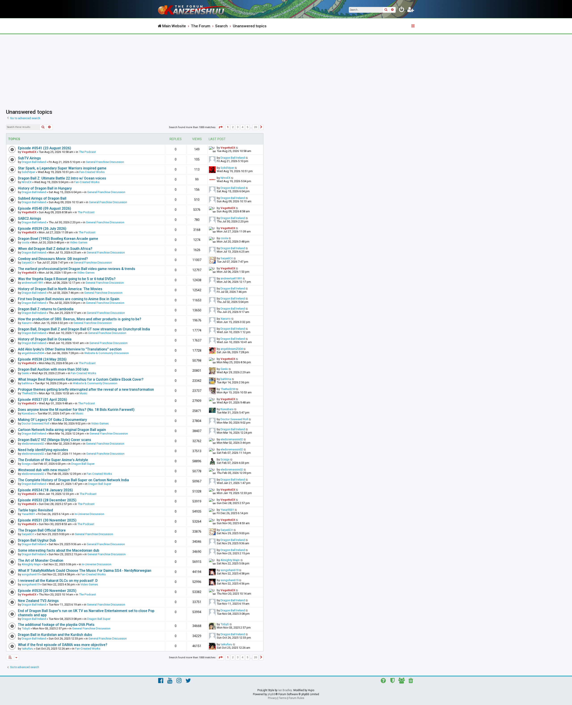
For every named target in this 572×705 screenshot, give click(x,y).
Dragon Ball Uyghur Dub (37, 540)
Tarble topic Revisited (35, 510)
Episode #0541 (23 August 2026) (44, 148)
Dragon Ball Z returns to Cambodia (46, 309)
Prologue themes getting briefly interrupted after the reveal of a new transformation (86, 389)
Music (83, 393)
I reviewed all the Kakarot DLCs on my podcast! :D (58, 580)
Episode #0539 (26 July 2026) (42, 228)
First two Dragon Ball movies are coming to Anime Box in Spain (68, 299)
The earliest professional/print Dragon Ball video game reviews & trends (76, 269)
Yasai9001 (28, 514)
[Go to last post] (237, 147)
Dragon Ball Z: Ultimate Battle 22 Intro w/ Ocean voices (62, 178)
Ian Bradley (285, 690)
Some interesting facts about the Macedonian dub (58, 550)
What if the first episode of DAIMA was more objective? (62, 645)
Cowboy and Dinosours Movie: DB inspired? (53, 259)
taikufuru (27, 648)
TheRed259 (29, 393)
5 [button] (247, 127)
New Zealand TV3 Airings (38, 601)
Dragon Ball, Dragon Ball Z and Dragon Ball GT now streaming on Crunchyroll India (84, 329)
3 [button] (237, 127)
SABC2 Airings (29, 218)
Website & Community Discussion (106, 353)
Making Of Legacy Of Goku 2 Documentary (52, 420)
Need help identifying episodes (43, 450)
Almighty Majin (31, 564)
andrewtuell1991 (32, 282)
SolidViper (28, 172)
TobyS (26, 628)
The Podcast (87, 152)
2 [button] (232, 127)
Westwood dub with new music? (44, 470)
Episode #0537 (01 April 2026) (42, 399)
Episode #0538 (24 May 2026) (42, 359)
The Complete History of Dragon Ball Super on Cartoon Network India (73, 480)
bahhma (27, 383)
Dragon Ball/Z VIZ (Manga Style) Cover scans (54, 440)
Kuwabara (28, 413)
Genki (25, 373)
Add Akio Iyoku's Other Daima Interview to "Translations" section (70, 349)
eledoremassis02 (33, 443)
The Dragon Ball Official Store (42, 530)
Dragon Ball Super (83, 463)
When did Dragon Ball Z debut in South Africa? (55, 249)
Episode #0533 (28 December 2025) (47, 500)
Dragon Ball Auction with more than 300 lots (53, 369)
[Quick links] (413, 26)
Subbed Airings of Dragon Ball (42, 198)
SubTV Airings (29, 158)
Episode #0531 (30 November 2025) (47, 520)
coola (25, 242)
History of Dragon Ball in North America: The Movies (60, 289)
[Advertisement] (286, 67)
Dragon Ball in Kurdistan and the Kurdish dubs (55, 635)
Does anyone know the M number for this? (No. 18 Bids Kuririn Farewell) (76, 409)
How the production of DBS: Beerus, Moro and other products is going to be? (79, 319)
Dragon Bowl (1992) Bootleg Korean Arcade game (58, 238)
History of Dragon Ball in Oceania (45, 339)
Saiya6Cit (28, 262)
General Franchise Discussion (105, 162)
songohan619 (31, 574)
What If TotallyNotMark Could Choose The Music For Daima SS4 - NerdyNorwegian (84, 570)
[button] (220, 127)
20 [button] (255, 127)
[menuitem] (402, 10)
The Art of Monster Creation (40, 560)
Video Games (78, 242)
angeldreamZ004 (33, 353)
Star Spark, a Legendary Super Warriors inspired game (62, 168)
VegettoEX (29, 152)
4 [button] (242, 127)
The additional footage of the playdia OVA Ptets (56, 625)
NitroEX (27, 182)
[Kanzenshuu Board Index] (194, 9)
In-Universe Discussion (89, 514)
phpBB (271, 694)
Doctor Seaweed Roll (35, 423)
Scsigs (26, 463)
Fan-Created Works (92, 172)
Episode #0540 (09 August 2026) (44, 208)
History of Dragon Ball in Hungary (45, 188)
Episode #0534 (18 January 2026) (45, 490)
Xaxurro (27, 323)
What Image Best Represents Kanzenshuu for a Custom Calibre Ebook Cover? (80, 379)
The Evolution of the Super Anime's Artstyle (53, 460)
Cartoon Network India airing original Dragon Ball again (62, 430)
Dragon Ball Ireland (34, 162)
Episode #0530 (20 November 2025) (47, 591)
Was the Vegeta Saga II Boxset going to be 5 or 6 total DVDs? (67, 279)
